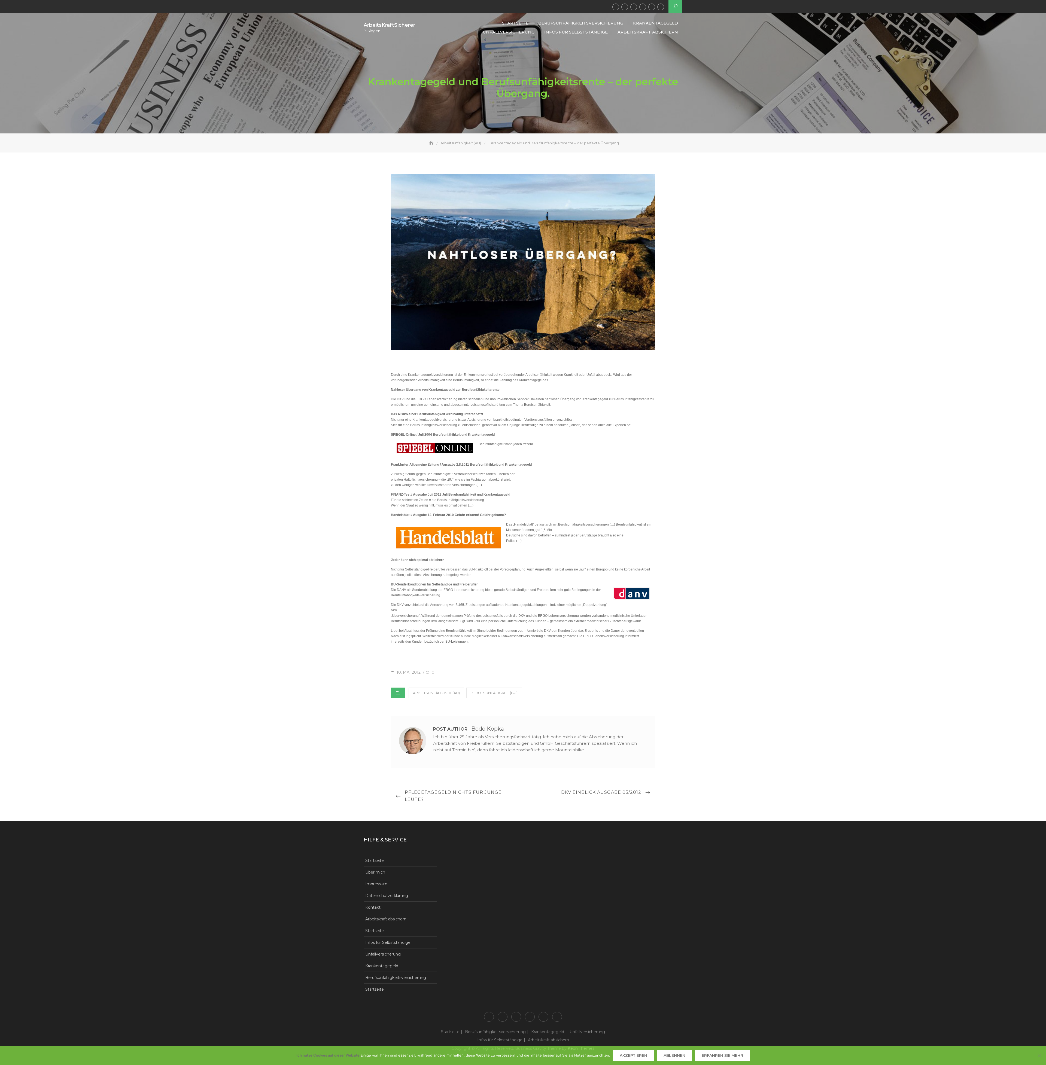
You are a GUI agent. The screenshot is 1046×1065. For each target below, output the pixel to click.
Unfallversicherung (642, 7)
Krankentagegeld (633, 7)
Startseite (615, 7)
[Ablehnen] (1039, 1055)
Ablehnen (674, 1055)
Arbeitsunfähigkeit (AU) (436, 693)
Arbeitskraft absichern (660, 7)
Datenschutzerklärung (386, 895)
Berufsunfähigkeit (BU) (494, 693)
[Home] (431, 143)
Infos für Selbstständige (651, 7)
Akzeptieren (633, 1055)
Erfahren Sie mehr (722, 1055)
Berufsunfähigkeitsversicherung (624, 7)
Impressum (376, 883)
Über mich (375, 872)
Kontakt (373, 907)
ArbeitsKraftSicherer (389, 25)
